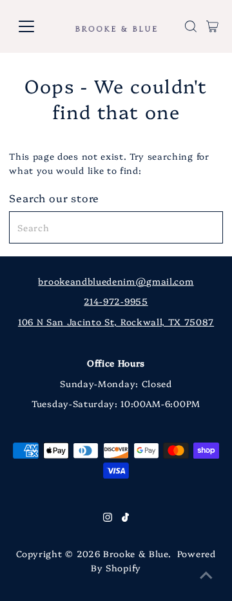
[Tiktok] (125, 517)
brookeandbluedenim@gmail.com (115, 281)
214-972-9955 (116, 301)
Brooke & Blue (135, 553)
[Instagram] (107, 517)
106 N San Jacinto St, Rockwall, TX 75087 (116, 321)
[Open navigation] (34, 26)
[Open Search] (191, 26)
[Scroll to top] (206, 575)
